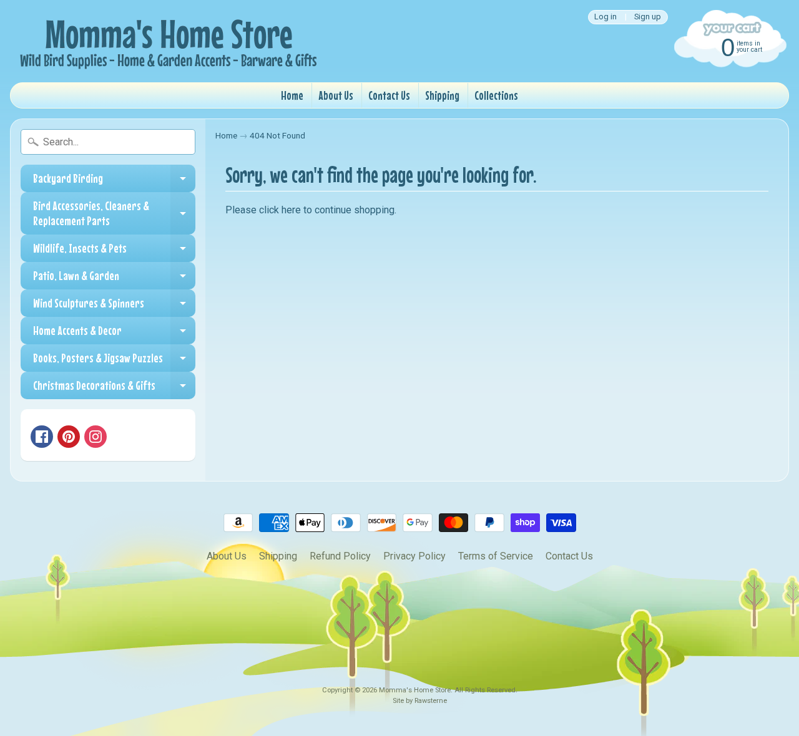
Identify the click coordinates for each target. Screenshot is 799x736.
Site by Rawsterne (420, 701)
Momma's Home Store (415, 690)
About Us (335, 95)
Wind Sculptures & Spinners (114, 306)
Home (292, 95)
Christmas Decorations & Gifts (114, 388)
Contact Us (389, 95)
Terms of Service (495, 556)
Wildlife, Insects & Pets (114, 251)
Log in (605, 17)
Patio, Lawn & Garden (114, 278)
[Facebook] (42, 436)
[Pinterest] (68, 436)
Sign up (647, 17)
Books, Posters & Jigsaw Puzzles (114, 361)
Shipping (442, 95)
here (291, 210)
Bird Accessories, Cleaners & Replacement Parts (114, 213)
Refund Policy (340, 556)
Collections (496, 95)
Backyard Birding (114, 181)
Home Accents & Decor (114, 333)
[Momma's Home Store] (166, 41)
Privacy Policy (414, 556)
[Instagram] (95, 436)
